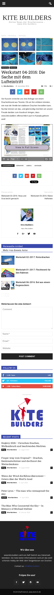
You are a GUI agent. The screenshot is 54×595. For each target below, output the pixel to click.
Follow (48, 381)
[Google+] (24, 234)
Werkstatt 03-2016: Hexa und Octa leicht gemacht (13, 197)
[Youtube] (35, 234)
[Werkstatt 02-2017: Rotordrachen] (7, 260)
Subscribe (47, 386)
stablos (29, 165)
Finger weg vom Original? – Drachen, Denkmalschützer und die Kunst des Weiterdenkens (22, 461)
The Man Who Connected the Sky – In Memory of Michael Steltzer (22, 507)
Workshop (5, 67)
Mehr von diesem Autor (15, 250)
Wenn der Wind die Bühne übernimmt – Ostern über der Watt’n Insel (23, 477)
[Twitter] (30, 234)
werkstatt (37, 165)
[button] (50, 3)
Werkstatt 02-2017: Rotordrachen (33, 257)
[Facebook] (19, 234)
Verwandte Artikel (13, 246)
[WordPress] (30, 582)
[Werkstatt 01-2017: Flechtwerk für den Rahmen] (7, 272)
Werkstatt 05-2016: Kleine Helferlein (42, 197)
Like (49, 375)
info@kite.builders (32, 566)
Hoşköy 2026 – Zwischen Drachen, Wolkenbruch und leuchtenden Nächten (23, 444)
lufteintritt (19, 165)
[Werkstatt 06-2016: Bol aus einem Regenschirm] (7, 285)
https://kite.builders (27, 228)
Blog (3, 276)
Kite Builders (9, 86)
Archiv (4, 497)
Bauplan (5, 263)
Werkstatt (13, 67)
